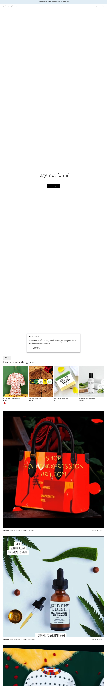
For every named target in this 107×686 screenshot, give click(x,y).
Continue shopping (53, 186)
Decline (69, 347)
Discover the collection (98, 530)
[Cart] (102, 6)
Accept (52, 347)
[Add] (50, 394)
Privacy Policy (46, 343)
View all (7, 357)
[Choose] (25, 394)
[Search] (96, 6)
